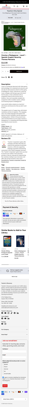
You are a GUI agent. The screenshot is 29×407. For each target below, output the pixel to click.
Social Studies (7, 373)
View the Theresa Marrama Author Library (14, 201)
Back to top (14, 276)
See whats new (15, 169)
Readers (8, 169)
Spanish (23, 169)
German (6, 369)
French (5, 366)
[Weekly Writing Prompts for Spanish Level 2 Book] (7, 241)
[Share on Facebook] (9, 77)
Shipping (3, 65)
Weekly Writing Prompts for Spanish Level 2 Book (6, 252)
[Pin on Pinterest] (11, 77)
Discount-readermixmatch (12, 167)
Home (2, 21)
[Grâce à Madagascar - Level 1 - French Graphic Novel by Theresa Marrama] (20, 241)
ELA (5, 371)
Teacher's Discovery (8, 403)
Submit (5, 385)
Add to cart (19, 71)
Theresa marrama (6, 170)
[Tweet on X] (6, 77)
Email (4, 355)
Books (3, 167)
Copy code (18, 17)
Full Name (5, 349)
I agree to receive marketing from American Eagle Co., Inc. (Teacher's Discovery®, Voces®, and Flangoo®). (14, 379)
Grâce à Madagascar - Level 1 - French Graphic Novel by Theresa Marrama (20, 253)
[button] (23, 6)
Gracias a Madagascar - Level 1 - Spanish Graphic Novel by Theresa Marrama (12, 23)
